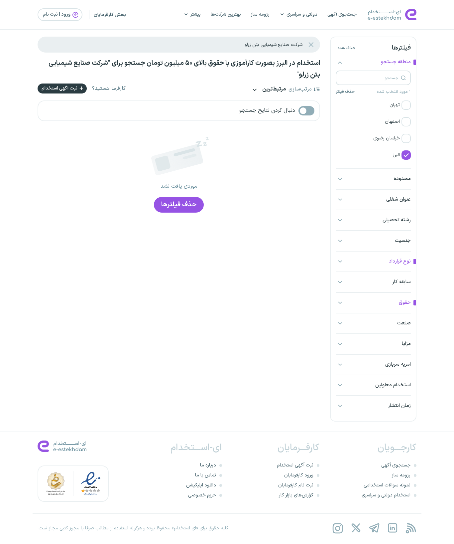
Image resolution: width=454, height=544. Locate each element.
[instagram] (337, 528)
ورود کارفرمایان (298, 475)
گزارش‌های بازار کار (296, 495)
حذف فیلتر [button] (345, 92)
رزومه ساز (260, 14)
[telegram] (374, 528)
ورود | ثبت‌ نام (57, 14)
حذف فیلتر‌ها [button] (178, 205)
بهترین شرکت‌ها (226, 14)
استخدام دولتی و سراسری (386, 495)
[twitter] (356, 528)
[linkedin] (392, 528)
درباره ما (208, 465)
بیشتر (195, 14)
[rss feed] (410, 528)
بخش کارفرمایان (110, 14)
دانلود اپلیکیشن (201, 485)
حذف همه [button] (346, 48)
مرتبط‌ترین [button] (273, 89)
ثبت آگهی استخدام (60, 88)
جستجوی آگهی (342, 14)
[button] (373, 105)
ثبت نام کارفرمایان (295, 485)
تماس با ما (205, 475)
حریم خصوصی (202, 495)
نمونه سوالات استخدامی (387, 485)
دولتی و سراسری (301, 14)
